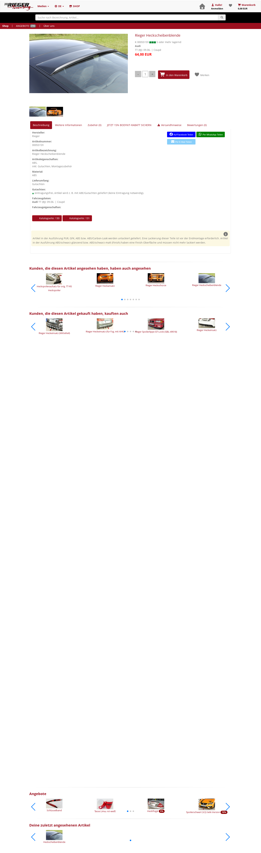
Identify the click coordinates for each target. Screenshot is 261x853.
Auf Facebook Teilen (183, 134)
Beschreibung (41, 125)
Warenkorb (247, 6)
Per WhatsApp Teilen (212, 134)
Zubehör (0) (94, 125)
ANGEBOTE (25, 26)
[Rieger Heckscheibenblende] (78, 63)
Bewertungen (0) (197, 125)
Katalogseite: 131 (79, 218)
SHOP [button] (76, 6)
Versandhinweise (170, 125)
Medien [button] (42, 6)
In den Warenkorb (176, 75)
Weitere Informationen (68, 125)
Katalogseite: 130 (49, 218)
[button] (122, 299)
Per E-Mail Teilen (183, 142)
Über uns (49, 26)
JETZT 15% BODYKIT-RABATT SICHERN (129, 125)
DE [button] (60, 6)
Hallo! (217, 6)
